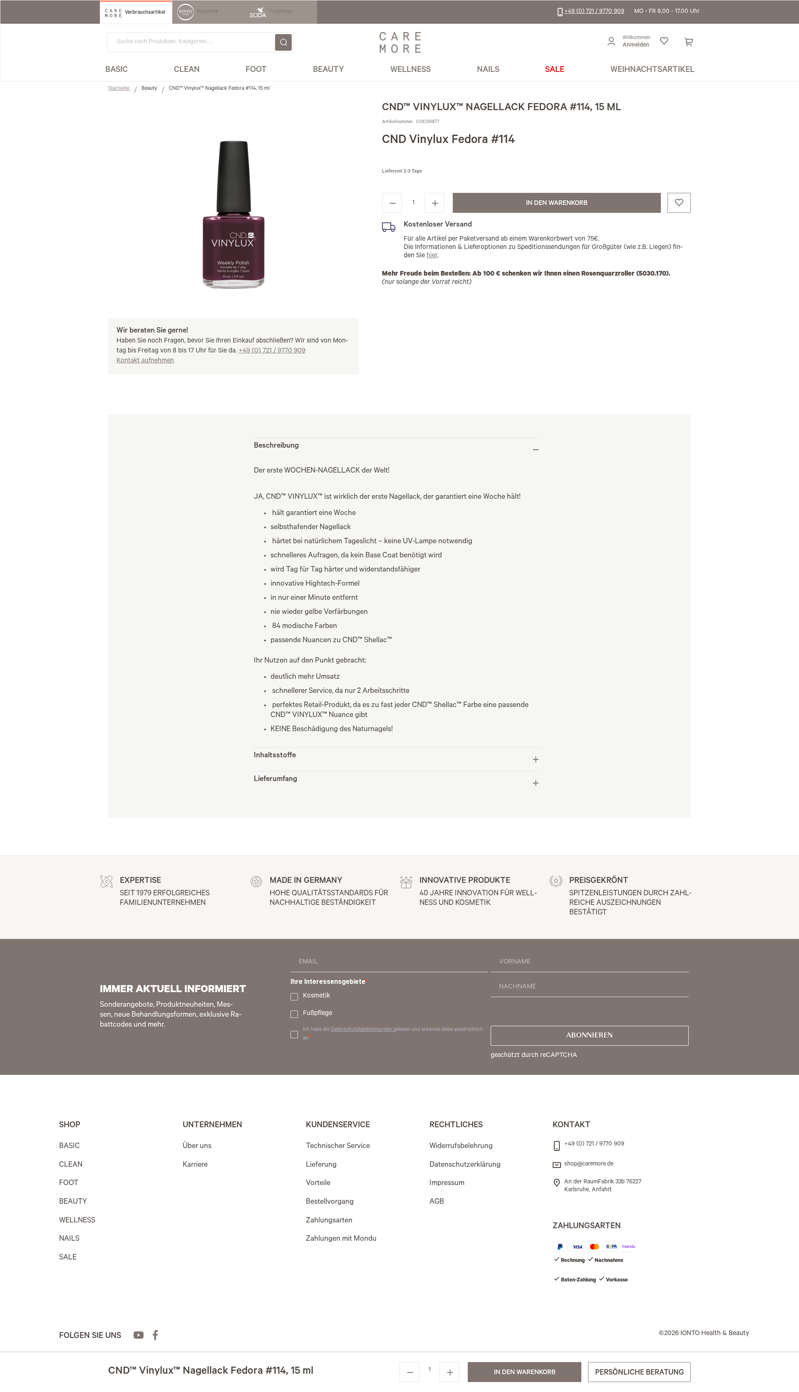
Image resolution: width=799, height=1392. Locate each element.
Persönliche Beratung (639, 1373)
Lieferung (321, 1165)
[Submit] (283, 42)
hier (432, 256)
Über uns (197, 1147)
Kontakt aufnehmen (145, 361)
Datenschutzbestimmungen (362, 1030)
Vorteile (318, 1184)
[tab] (397, 449)
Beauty (149, 89)
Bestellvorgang (330, 1202)
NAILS (69, 1239)
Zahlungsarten (329, 1221)
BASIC (69, 1147)
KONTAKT (572, 1126)
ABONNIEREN (589, 1036)
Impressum (446, 1184)
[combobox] (200, 42)
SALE (68, 1258)
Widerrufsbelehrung (461, 1147)
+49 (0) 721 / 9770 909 (271, 351)
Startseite (119, 89)
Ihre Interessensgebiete (327, 981)
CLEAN (70, 1165)
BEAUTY (73, 1202)
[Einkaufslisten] (663, 42)
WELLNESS (77, 1221)
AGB (436, 1202)
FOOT (68, 1184)
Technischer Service (338, 1147)
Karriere (195, 1165)
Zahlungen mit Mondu (341, 1239)
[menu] (400, 71)
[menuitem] (116, 71)
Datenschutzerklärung (465, 1165)
